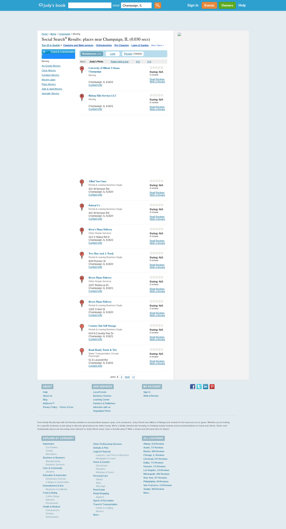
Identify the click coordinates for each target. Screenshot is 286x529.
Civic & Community (52, 468)
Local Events (99, 392)
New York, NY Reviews (155, 477)
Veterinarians (52, 517)
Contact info (95, 85)
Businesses (89, 53)
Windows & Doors (105, 472)
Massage (100, 486)
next (127, 376)
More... (96, 515)
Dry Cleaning (122, 45)
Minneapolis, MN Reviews (156, 474)
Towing (49, 450)
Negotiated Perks (102, 411)
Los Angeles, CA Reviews (156, 470)
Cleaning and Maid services (78, 45)
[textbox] (89, 5)
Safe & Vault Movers (52, 89)
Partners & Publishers (104, 403)
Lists (112, 53)
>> (133, 376)
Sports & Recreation (103, 500)
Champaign (64, 34)
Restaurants (52, 503)
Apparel (100, 497)
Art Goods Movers (51, 66)
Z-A (149, 61)
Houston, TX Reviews (154, 466)
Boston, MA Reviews (153, 451)
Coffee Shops (52, 496)
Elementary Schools (56, 478)
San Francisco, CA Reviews (157, 485)
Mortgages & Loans (106, 458)
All (44, 51)
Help (242, 5)
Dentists (50, 513)
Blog (45, 399)
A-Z (138, 61)
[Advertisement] (143, 21)
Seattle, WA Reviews (153, 489)
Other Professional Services (107, 444)
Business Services (55, 464)
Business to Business (54, 457)
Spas (98, 482)
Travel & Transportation (63, 51)
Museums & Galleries (56, 489)
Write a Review (157, 81)
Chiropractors (53, 510)
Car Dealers (52, 447)
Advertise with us (102, 407)
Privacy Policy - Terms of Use (58, 407)
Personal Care (100, 476)
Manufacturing (53, 461)
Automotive (48, 444)
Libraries (50, 471)
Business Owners (102, 396)
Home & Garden (101, 462)
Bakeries (50, 499)
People (128, 53)
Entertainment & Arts (53, 485)
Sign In (146, 392)
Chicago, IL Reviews (153, 455)
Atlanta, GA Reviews (153, 444)
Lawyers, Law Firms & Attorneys (112, 455)
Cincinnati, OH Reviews (155, 459)
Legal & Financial (101, 451)
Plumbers (101, 469)
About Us (47, 396)
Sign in (192, 5)
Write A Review (150, 396)
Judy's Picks (96, 61)
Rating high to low (120, 61)
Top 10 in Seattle (51, 45)
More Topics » (157, 45)
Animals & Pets (100, 447)
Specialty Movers (50, 93)
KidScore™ (48, 403)
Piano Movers (49, 84)
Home (45, 34)
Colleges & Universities (57, 482)
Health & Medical (51, 506)
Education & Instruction (54, 475)
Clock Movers (49, 70)
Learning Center (101, 399)
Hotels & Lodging (104, 508)
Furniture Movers (50, 75)
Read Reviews (157, 79)
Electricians (102, 465)
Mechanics (51, 454)
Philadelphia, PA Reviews (156, 481)
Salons (99, 479)
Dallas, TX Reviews (153, 462)
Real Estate (99, 489)
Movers (100, 511)
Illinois (53, 34)
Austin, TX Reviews (153, 447)
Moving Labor (48, 79)
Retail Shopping (101, 493)
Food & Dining (50, 493)
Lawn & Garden (140, 45)
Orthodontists (104, 45)
